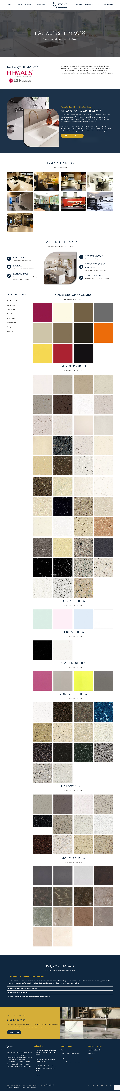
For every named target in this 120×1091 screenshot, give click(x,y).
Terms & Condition (13, 1087)
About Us (18, 5)
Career (38, 1075)
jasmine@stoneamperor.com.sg (71, 1062)
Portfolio (89, 5)
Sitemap (33, 1087)
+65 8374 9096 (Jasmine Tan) (70, 1053)
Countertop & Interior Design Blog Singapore (45, 1060)
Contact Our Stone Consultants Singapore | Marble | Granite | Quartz (46, 1068)
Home (9, 5)
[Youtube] (102, 1086)
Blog (99, 5)
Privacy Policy (24, 1087)
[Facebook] (88, 1086)
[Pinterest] (111, 1086)
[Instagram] (93, 1086)
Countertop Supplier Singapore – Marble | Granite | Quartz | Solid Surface (46, 1052)
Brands (79, 5)
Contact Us (108, 5)
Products (41, 5)
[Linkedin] (106, 1086)
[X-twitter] (97, 1086)
